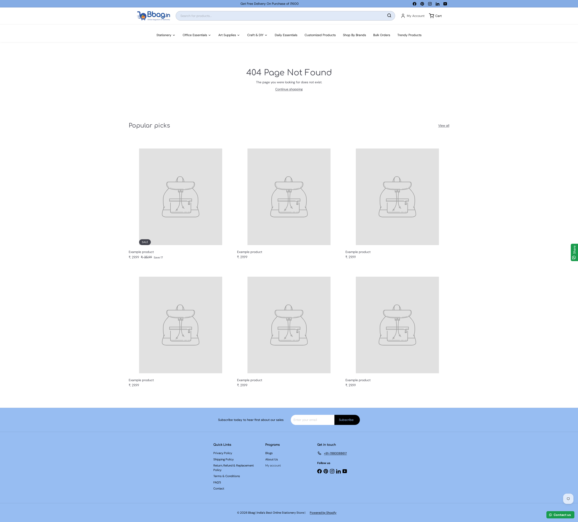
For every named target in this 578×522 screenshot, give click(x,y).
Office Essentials (195, 35)
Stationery (163, 35)
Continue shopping (289, 89)
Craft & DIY (255, 35)
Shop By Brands (354, 35)
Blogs (269, 453)
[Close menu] (1, 27)
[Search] (389, 15)
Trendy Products (409, 35)
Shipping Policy (223, 459)
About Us (271, 459)
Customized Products (320, 35)
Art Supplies (227, 35)
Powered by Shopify (323, 513)
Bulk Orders (381, 35)
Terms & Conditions (226, 476)
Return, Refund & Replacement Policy (233, 468)
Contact (218, 488)
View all (443, 125)
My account (273, 465)
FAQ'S (217, 482)
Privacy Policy (222, 453)
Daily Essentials (286, 35)
